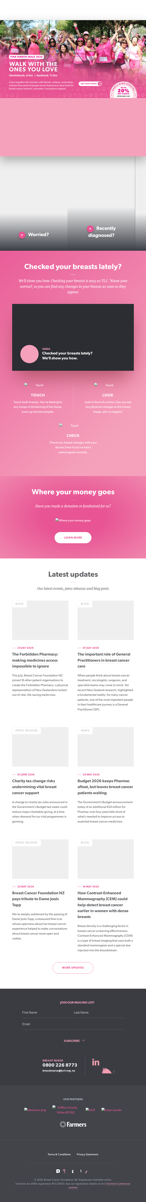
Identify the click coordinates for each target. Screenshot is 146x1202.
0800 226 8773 (60, 1065)
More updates (73, 967)
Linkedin (65, 1171)
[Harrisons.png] (35, 1110)
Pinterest (85, 1171)
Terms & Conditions (59, 1154)
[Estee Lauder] (112, 1110)
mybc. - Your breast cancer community (103, 1065)
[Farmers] (73, 1124)
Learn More (73, 537)
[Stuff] (90, 1110)
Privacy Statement (87, 1154)
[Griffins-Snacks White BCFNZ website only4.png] (65, 1110)
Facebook (58, 1171)
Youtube (79, 1171)
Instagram (72, 1171)
